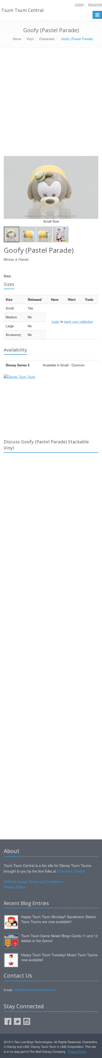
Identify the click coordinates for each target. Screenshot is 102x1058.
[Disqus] (51, 526)
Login (79, 4)
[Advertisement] (51, 104)
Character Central (71, 871)
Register (95, 4)
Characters (47, 38)
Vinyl (30, 38)
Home (17, 38)
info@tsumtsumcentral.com (35, 989)
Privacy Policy (14, 886)
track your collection (78, 321)
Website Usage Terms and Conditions (33, 881)
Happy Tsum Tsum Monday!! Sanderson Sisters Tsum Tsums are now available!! (58, 919)
